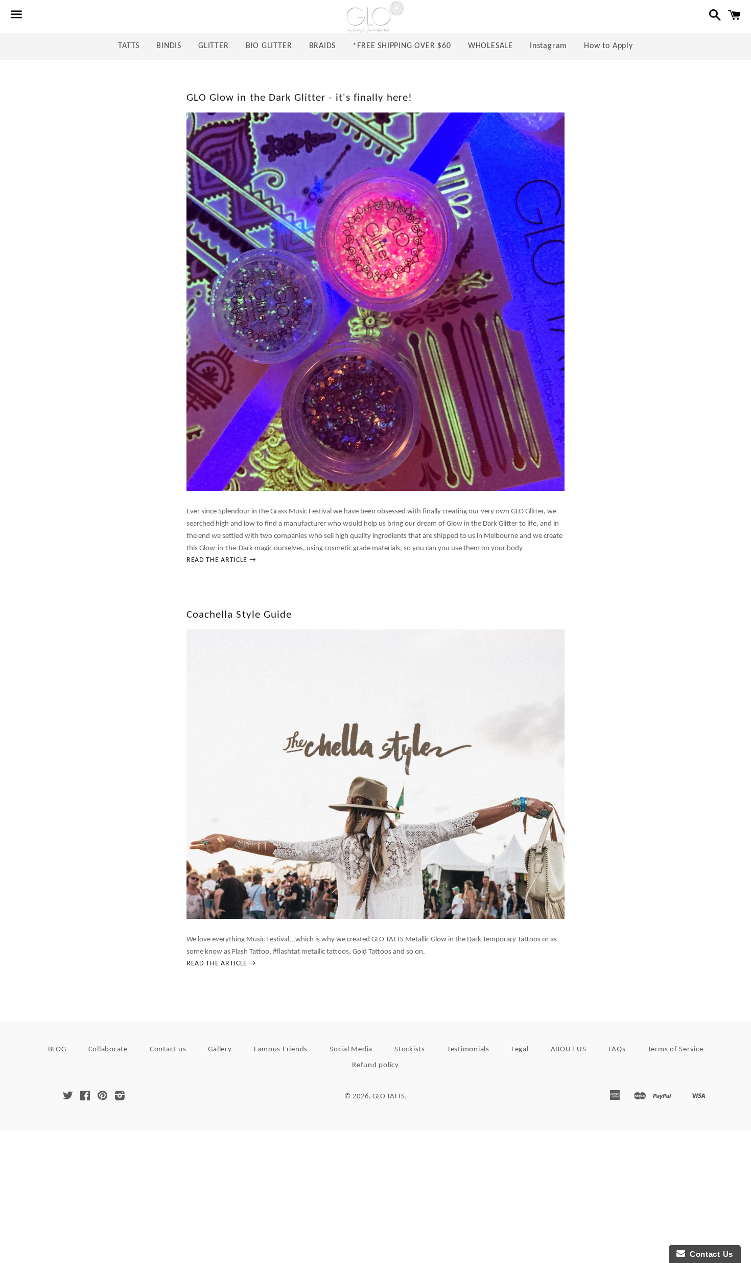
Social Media (351, 1049)
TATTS (128, 46)
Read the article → (221, 560)
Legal (520, 1049)
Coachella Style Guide (239, 615)
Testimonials (468, 1049)
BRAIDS (322, 46)
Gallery (219, 1049)
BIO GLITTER (269, 46)
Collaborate (108, 1049)
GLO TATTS (388, 1096)
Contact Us (709, 1254)
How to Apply (608, 46)
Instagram (548, 46)
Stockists (409, 1049)
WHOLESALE (490, 46)
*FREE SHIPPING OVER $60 (402, 46)
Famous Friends (281, 1049)
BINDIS (168, 46)
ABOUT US (568, 1049)
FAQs (617, 1049)
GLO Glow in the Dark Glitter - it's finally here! (299, 98)
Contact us (168, 1049)
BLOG (57, 1049)
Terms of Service (675, 1049)
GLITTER (213, 46)
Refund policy (375, 1065)
